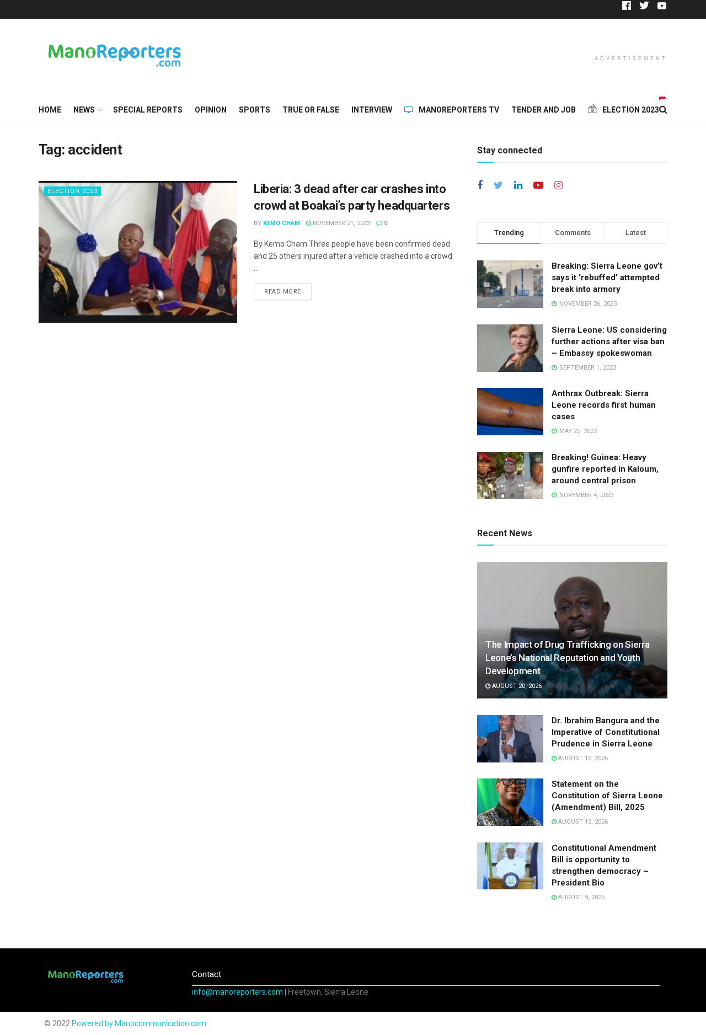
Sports (254, 109)
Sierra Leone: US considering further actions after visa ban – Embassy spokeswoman (609, 341)
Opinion (211, 109)
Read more (282, 291)
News (84, 109)
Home (50, 109)
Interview (371, 109)
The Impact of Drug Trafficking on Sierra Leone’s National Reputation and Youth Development (567, 657)
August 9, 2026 (581, 897)
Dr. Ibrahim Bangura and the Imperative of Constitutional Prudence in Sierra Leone (606, 732)
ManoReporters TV (459, 109)
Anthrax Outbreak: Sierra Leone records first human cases (604, 405)
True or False (310, 109)
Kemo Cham (281, 223)
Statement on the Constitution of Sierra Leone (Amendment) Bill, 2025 (607, 795)
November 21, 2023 (340, 223)
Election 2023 (72, 191)
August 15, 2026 (582, 758)
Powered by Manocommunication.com (139, 1023)
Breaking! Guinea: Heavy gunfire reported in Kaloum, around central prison (605, 469)
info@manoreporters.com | (240, 992)
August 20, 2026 (516, 686)
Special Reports (148, 109)
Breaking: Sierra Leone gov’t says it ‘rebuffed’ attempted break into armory (607, 277)
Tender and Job (543, 109)
